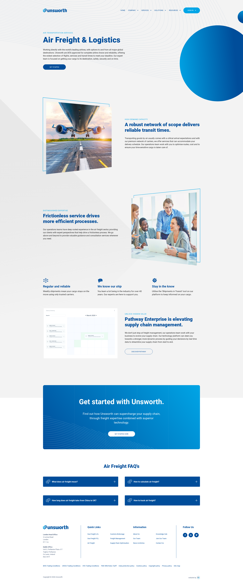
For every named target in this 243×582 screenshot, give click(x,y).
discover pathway (138, 352)
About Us (136, 534)
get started (54, 67)
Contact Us (160, 543)
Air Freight (91, 543)
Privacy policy (167, 566)
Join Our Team (161, 538)
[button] (133, 10)
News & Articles (139, 543)
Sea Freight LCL (93, 534)
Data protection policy (126, 566)
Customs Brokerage (117, 534)
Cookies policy (141, 566)
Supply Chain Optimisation (119, 543)
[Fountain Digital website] (198, 577)
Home (122, 10)
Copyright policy (154, 566)
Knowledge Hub (161, 534)
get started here (121, 434)
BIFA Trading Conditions (51, 566)
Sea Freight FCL (93, 538)
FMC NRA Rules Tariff (109, 566)
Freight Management (117, 538)
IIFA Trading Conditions (91, 566)
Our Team (136, 538)
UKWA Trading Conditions (71, 566)
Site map (177, 566)
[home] (55, 10)
